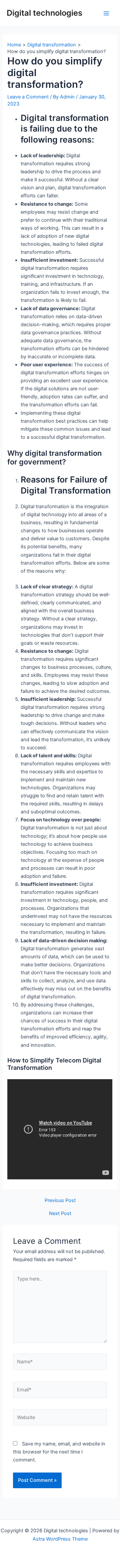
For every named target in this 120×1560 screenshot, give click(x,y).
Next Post (60, 1213)
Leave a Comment (28, 97)
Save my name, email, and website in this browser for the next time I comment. (59, 1452)
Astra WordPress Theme (60, 1539)
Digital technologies (44, 13)
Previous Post (60, 1200)
